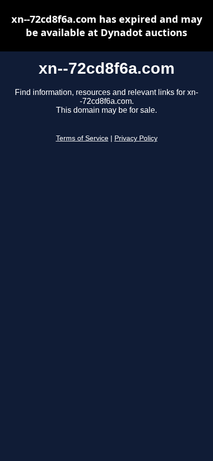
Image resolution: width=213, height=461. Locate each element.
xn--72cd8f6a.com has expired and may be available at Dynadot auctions (106, 25)
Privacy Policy (136, 138)
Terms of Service (82, 138)
